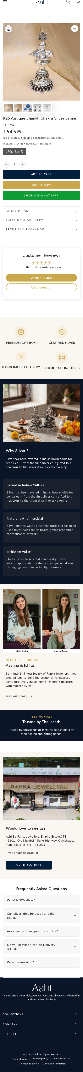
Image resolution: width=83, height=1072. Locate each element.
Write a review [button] (41, 277)
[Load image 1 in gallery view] (8, 108)
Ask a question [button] (41, 287)
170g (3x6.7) (14, 152)
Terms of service (61, 1058)
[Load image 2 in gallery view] (18, 108)
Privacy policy (40, 1058)
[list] (41, 349)
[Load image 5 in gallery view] (47, 108)
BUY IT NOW (41, 184)
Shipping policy (30, 1063)
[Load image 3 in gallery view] (27, 108)
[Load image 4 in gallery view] (37, 108)
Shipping (26, 137)
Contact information (54, 1063)
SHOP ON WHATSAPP (41, 195)
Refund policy (21, 1058)
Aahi (35, 1054)
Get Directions (29, 864)
